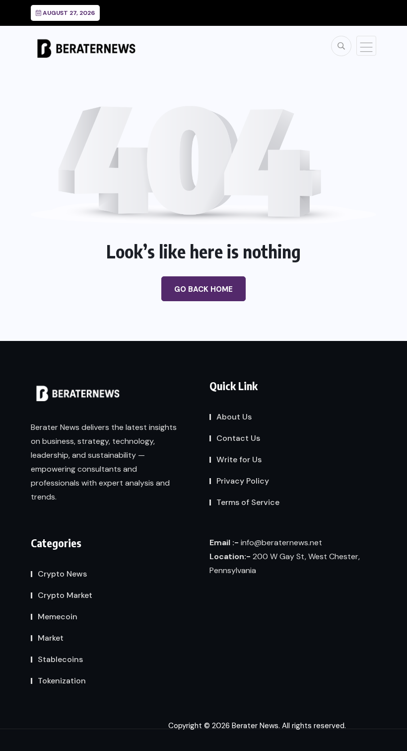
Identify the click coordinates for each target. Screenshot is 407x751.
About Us (234, 417)
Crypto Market (65, 595)
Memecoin (57, 616)
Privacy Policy (242, 481)
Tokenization (62, 680)
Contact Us (238, 438)
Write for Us (239, 459)
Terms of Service (247, 502)
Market (51, 638)
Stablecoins (60, 659)
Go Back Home (203, 289)
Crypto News (62, 574)
